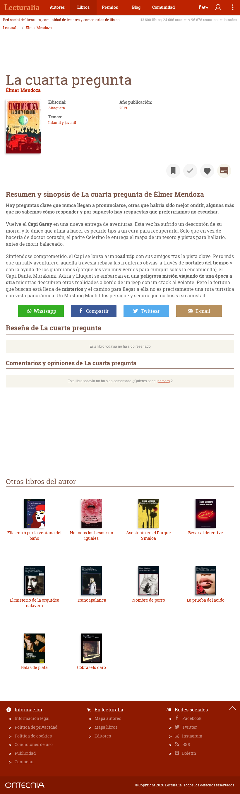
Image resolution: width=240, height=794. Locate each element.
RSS (185, 744)
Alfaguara (56, 107)
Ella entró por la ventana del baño (34, 535)
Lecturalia (11, 27)
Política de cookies (33, 736)
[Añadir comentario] (224, 171)
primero (163, 381)
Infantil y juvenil (62, 122)
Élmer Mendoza (39, 27)
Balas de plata (34, 667)
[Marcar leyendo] (173, 171)
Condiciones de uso (34, 744)
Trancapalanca (91, 600)
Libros (83, 7)
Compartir (97, 311)
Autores (57, 7)
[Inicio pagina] (232, 708)
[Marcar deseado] (207, 171)
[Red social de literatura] (22, 7)
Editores (103, 736)
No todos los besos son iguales (91, 535)
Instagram (191, 736)
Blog (136, 7)
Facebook (191, 718)
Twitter (189, 727)
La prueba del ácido (205, 600)
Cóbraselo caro (91, 667)
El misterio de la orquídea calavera (34, 603)
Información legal (32, 718)
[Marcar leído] (190, 171)
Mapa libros (106, 727)
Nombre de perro (148, 600)
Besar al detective (205, 532)
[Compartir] (203, 7)
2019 (123, 107)
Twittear (150, 311)
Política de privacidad (36, 727)
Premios (110, 7)
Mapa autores (108, 718)
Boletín (188, 753)
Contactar (24, 761)
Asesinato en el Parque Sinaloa (148, 535)
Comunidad (163, 7)
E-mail (203, 311)
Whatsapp (45, 311)
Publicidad (25, 753)
